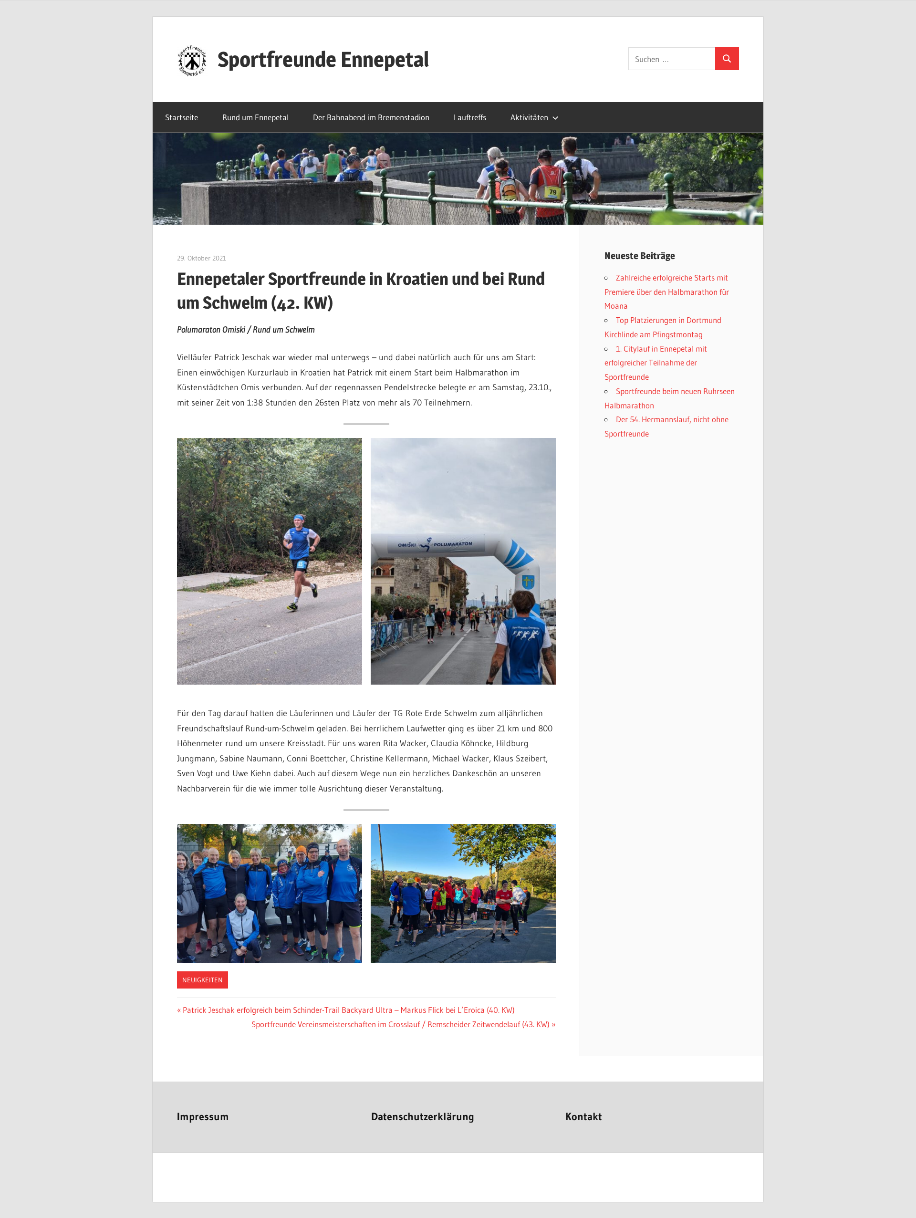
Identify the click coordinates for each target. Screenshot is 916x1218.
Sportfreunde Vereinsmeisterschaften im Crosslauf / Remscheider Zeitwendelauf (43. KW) (400, 1024)
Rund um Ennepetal (255, 117)
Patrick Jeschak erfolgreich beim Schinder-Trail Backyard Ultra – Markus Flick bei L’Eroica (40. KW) (348, 1010)
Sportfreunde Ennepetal (323, 59)
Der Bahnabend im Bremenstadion (371, 117)
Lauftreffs (470, 117)
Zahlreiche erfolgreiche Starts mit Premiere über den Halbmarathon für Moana (666, 291)
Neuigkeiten (202, 980)
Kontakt (583, 1116)
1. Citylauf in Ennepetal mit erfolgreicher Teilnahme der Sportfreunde (655, 363)
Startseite (181, 117)
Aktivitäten (529, 117)
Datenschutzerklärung (422, 1116)
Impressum (203, 1116)
